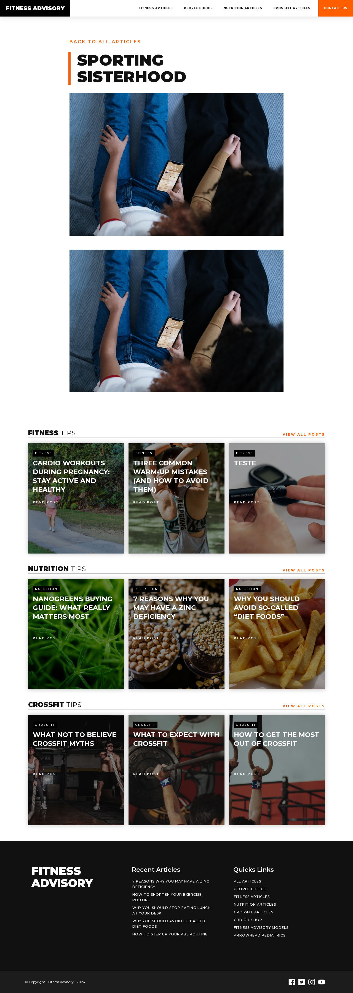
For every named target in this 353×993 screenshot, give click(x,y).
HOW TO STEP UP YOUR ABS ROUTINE (170, 934)
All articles (247, 881)
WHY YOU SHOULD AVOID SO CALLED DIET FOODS (168, 924)
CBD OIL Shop (248, 920)
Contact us (335, 8)
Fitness (43, 453)
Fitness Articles (156, 8)
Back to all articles (105, 41)
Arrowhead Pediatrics (259, 935)
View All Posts (304, 434)
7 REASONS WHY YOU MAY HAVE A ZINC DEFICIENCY (170, 884)
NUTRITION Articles (243, 8)
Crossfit (45, 725)
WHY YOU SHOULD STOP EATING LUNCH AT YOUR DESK (171, 910)
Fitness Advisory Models (261, 927)
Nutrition (46, 589)
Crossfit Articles (292, 8)
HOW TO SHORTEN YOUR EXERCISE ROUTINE (167, 897)
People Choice (198, 8)
